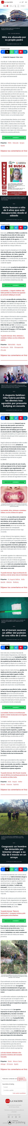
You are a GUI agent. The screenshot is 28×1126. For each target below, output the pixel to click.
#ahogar (3, 1064)
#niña (11, 347)
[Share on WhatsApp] (12, 52)
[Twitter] (12, 1117)
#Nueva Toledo (17, 1061)
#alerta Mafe (11, 344)
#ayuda (19, 344)
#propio (22, 143)
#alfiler (20, 781)
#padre (3, 145)
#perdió (3, 582)
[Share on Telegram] (16, 52)
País (14, 203)
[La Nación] (7, 2)
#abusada (15, 143)
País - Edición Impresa (14, 33)
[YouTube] (19, 1117)
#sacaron (9, 784)
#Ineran (3, 784)
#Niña (9, 143)
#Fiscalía (3, 350)
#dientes (9, 582)
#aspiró (14, 781)
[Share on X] (7, 52)
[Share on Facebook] (3, 52)
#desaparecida (18, 347)
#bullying (15, 582)
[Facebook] (9, 1117)
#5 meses (10, 1064)
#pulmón (16, 784)
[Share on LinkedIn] (25, 52)
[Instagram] (16, 1117)
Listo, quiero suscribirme (19, 1093)
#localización (5, 347)
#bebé (10, 1061)
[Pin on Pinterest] (20, 52)
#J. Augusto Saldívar (14, 579)
